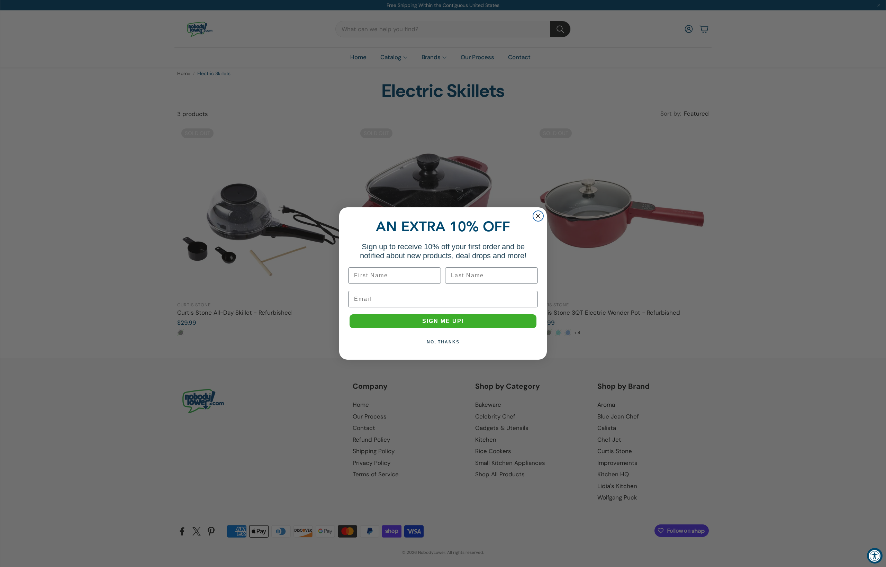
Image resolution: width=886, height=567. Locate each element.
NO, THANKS (443, 342)
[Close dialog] (538, 216)
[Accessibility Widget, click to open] (875, 556)
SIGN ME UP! (443, 321)
